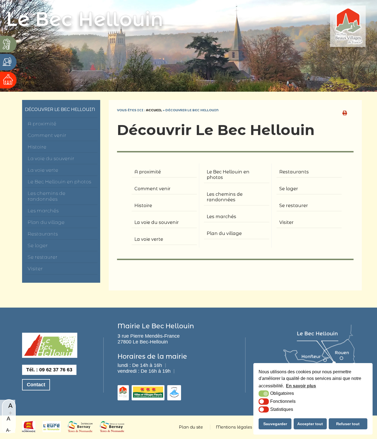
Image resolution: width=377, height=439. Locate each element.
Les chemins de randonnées (46, 196)
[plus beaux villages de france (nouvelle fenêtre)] (350, 27)
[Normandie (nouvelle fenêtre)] (28, 430)
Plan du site (191, 427)
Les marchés (43, 210)
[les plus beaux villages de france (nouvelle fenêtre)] (123, 396)
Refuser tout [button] (348, 424)
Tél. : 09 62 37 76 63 (49, 369)
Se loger (38, 245)
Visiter (35, 268)
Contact (36, 384)
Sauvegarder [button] (275, 424)
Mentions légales (234, 427)
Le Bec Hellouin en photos (59, 181)
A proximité (42, 123)
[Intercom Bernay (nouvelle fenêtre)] (80, 430)
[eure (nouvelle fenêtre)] (52, 430)
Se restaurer (42, 257)
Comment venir (47, 135)
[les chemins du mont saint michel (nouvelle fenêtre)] (174, 396)
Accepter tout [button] (310, 424)
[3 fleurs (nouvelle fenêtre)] (148, 396)
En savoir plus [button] (301, 386)
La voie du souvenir (51, 158)
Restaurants (43, 234)
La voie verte (43, 170)
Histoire (37, 147)
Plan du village (46, 222)
